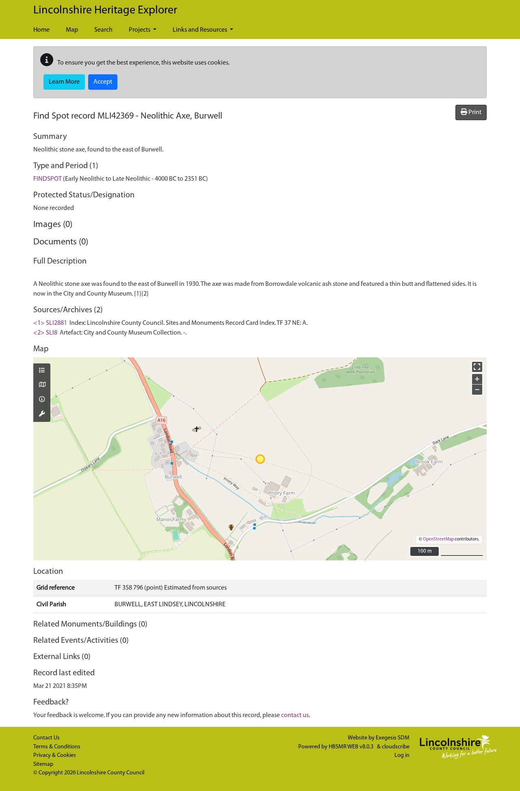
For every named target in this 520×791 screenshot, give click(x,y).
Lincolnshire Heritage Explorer (105, 10)
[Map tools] (42, 414)
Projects (140, 30)
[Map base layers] (42, 385)
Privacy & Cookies (54, 755)
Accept (102, 82)
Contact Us (46, 738)
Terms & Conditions (56, 747)
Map (72, 30)
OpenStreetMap (438, 539)
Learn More (64, 82)
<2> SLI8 (45, 333)
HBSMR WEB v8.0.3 (352, 747)
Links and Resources (200, 30)
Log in (402, 755)
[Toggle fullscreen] (477, 367)
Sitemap (43, 764)
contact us (295, 715)
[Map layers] (42, 371)
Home (41, 30)
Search (103, 30)
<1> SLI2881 (50, 323)
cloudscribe (396, 747)
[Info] (42, 400)
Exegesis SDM (393, 738)
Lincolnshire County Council (110, 773)
